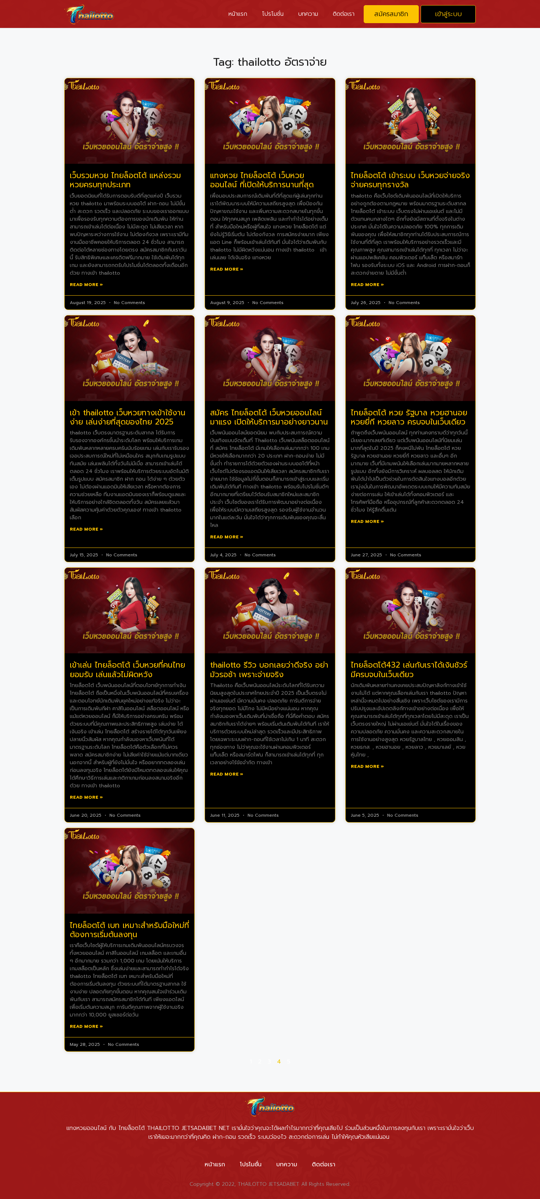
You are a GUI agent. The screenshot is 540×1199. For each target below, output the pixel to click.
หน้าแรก (237, 14)
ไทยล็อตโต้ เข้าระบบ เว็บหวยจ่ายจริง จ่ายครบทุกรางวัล (410, 180)
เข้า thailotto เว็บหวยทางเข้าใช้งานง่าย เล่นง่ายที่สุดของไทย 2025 (128, 417)
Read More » (86, 284)
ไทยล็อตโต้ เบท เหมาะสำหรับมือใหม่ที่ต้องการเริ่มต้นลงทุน (129, 930)
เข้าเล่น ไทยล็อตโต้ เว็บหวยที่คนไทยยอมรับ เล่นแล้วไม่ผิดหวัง (127, 669)
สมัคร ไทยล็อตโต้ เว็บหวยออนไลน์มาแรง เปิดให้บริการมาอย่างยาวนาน (269, 417)
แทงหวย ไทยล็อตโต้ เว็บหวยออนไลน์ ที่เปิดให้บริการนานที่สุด (262, 180)
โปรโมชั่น (273, 14)
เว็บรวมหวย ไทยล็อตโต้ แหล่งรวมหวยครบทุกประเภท (125, 180)
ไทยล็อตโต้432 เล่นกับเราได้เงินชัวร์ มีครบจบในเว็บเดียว (409, 669)
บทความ (308, 14)
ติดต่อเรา (343, 14)
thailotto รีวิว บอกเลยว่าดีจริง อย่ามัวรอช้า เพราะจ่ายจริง (269, 669)
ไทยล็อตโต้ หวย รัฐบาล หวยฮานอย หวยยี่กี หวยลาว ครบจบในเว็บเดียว (409, 417)
